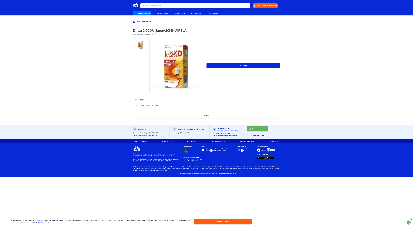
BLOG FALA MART (191, 141)
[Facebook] (184, 160)
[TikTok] (192, 160)
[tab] (140, 45)
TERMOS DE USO (274, 141)
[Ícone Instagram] (188, 160)
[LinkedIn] (197, 160)
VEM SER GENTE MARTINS (247, 141)
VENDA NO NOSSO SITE (218, 141)
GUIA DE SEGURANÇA (140, 141)
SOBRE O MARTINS (166, 141)
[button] (248, 5)
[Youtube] (201, 160)
